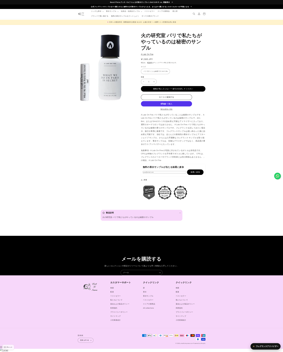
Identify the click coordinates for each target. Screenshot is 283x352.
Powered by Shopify (199, 343)
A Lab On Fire (147, 54)
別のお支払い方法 (166, 109)
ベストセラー (115, 296)
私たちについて (116, 300)
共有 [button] (145, 180)
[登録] (159, 272)
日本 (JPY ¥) (84, 340)
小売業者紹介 (115, 320)
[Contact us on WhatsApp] (277, 176)
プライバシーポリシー (119, 312)
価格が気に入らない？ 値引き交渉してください (173, 89)
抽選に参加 (195, 172)
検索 (112, 288)
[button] (97, 11)
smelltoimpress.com (187, 343)
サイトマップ (115, 316)
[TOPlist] (4, 350)
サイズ (143, 67)
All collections (148, 308)
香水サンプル (148, 296)
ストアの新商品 (149, 304)
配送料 (149, 62)
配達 (112, 292)
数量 (142, 77)
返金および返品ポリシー (119, 304)
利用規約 (113, 308)
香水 (144, 292)
